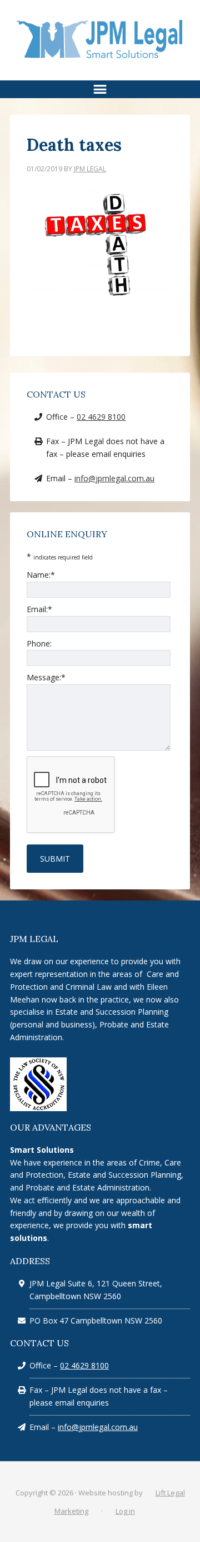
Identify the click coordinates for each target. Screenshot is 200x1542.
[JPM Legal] (100, 57)
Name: (41, 574)
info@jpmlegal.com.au (114, 478)
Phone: (39, 643)
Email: (39, 609)
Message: (46, 677)
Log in (125, 1511)
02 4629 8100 (101, 416)
